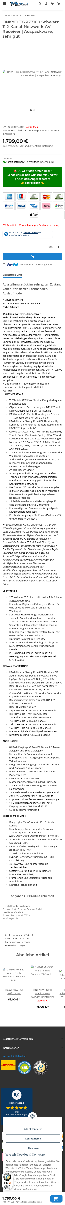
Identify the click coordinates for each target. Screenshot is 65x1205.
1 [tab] (31, 110)
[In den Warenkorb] (56, 1199)
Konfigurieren (33, 1138)
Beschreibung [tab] (12, 274)
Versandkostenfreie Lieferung (29, 1202)
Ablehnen (33, 1148)
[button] (41, 3)
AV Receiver (23, 942)
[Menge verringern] (6, 246)
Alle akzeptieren (33, 1129)
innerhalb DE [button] (47, 161)
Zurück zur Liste (13, 15)
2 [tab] (34, 110)
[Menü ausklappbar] (4, 2)
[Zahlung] (33, 205)
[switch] (7, 1187)
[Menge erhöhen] (58, 246)
